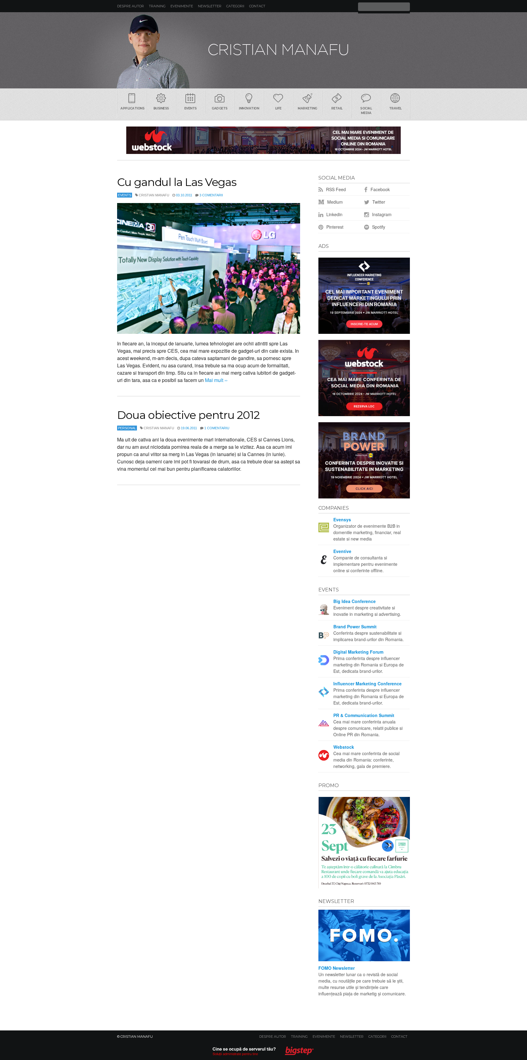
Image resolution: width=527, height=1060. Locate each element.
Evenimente (181, 6)
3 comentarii (211, 195)
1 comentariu (216, 428)
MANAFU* (263, 50)
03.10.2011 (184, 195)
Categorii (235, 6)
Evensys (342, 519)
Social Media (366, 110)
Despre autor (130, 6)
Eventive (342, 551)
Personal (127, 428)
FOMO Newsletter (336, 968)
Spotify (378, 227)
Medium (334, 202)
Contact (257, 6)
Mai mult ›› (216, 380)
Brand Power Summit (355, 626)
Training (157, 6)
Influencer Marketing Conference (367, 683)
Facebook (379, 189)
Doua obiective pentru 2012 (188, 415)
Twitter (378, 202)
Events (190, 108)
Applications (132, 108)
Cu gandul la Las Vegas (176, 182)
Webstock (343, 747)
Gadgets (220, 108)
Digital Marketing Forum (358, 652)
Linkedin (333, 214)
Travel (395, 108)
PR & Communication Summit (363, 715)
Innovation (249, 108)
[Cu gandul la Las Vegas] (208, 268)
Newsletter (209, 6)
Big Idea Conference (354, 601)
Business (161, 108)
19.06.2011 (189, 428)
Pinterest (334, 227)
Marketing (307, 108)
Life (278, 108)
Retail (336, 108)
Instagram (381, 214)
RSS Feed (335, 189)
